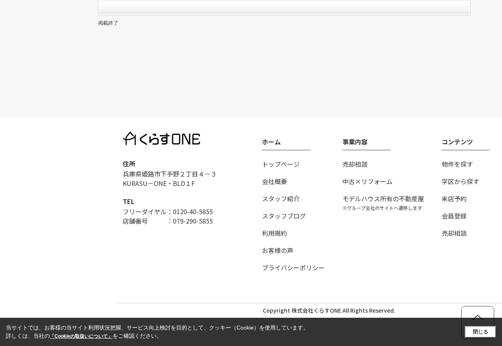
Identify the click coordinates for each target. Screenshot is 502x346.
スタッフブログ (284, 215)
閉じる (480, 332)
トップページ (281, 164)
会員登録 (454, 215)
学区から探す (460, 181)
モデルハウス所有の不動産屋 (383, 202)
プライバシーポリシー (293, 267)
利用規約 (274, 233)
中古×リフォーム (367, 181)
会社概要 (274, 181)
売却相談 (354, 164)
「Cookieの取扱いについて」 (81, 336)
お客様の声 (277, 250)
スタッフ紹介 (281, 198)
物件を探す (457, 164)
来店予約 (454, 198)
